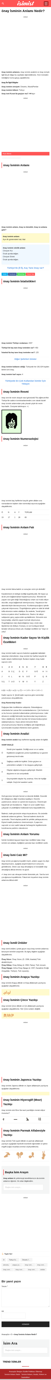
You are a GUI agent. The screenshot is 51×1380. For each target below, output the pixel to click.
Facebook (12, 274)
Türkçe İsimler (14, 1260)
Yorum (5, 1286)
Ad (3, 1311)
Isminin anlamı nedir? (25, 3)
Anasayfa (5, 1334)
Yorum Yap (30, 274)
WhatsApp (21, 274)
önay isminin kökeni (21, 1269)
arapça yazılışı (17, 1265)
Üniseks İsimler (27, 1260)
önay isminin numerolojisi (33, 1269)
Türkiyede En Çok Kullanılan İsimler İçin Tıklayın (25, 382)
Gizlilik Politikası (29, 1371)
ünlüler (42, 1269)
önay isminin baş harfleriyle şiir (8, 1269)
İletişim (19, 1371)
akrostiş (6, 1265)
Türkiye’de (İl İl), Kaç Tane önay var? (25, 268)
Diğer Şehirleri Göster (25, 359)
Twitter (5, 274)
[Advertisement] (25, 43)
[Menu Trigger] (46, 3)
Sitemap (39, 1371)
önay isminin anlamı (42, 1265)
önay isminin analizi (30, 1265)
